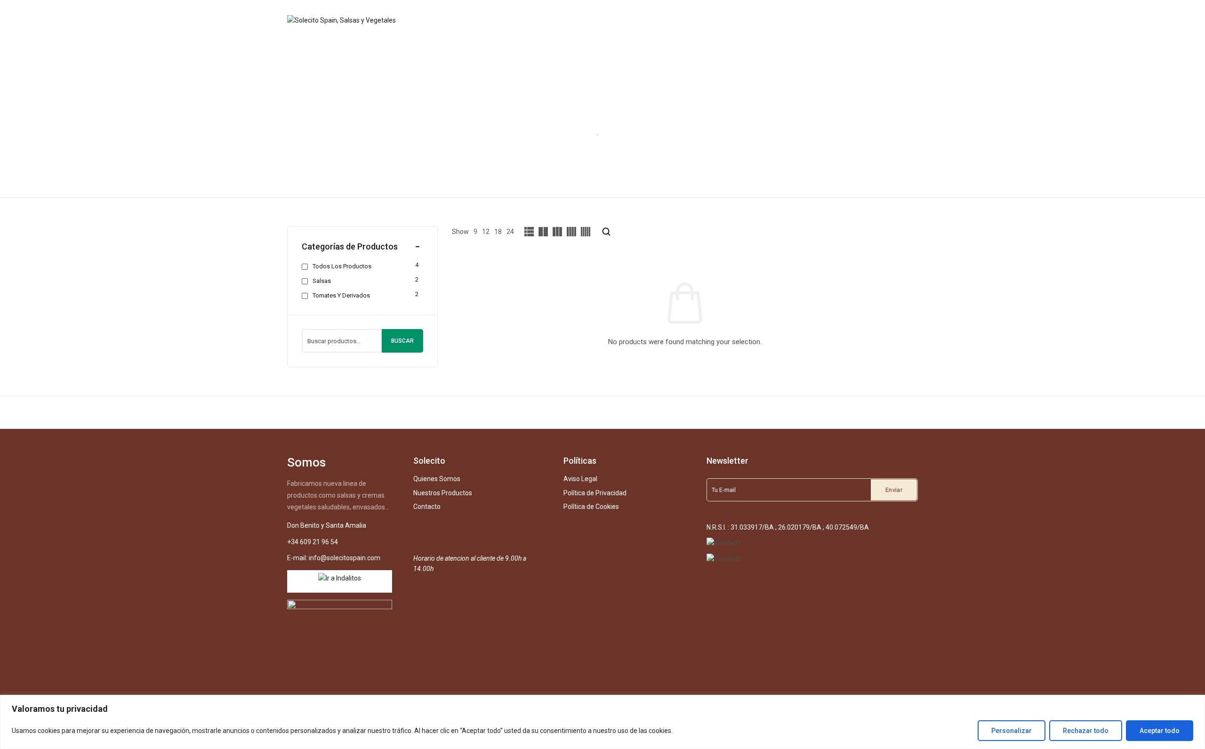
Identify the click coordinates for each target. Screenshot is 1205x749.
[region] (602, 722)
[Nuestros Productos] (604, 20)
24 (510, 231)
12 (486, 231)
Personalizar (1011, 730)
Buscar (402, 341)
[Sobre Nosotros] (534, 20)
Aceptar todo (1160, 730)
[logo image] (342, 20)
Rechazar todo (1086, 730)
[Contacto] (664, 20)
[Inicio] (489, 20)
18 (498, 231)
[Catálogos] (707, 20)
